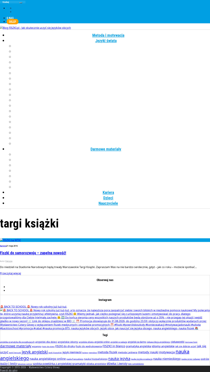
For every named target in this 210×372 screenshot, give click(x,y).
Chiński (111, 51)
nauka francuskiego (74, 359)
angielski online (102, 341)
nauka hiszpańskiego (96, 359)
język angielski (35, 351)
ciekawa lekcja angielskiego (158, 342)
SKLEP (12, 21)
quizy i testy (8, 363)
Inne (111, 143)
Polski (111, 105)
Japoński (112, 73)
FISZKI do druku (65, 346)
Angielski (111, 46)
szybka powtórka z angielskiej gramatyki (59, 363)
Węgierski (111, 133)
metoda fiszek (107, 352)
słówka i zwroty (117, 363)
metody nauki (148, 352)
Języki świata (106, 40)
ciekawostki (177, 342)
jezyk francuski (15, 352)
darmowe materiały (15, 346)
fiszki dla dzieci (48, 346)
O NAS (10, 18)
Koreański (111, 84)
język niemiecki (72, 352)
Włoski (111, 138)
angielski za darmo (137, 341)
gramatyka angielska (138, 346)
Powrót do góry (8, 370)
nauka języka (119, 358)
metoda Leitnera (127, 352)
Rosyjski (111, 116)
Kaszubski (112, 78)
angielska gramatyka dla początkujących (17, 342)
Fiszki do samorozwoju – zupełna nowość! (33, 253)
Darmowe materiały (106, 149)
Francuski (111, 57)
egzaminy (37, 346)
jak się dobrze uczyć (185, 346)
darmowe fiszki (191, 342)
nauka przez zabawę (190, 359)
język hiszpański (55, 352)
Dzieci (108, 198)
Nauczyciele (108, 203)
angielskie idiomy (68, 341)
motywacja (167, 352)
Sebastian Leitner (25, 364)
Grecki (111, 62)
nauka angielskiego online (48, 359)
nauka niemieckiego (167, 359)
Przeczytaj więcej (10, 273)
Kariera (108, 192)
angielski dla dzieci (46, 341)
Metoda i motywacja (108, 35)
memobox (93, 352)
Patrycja (8, 261)
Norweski (111, 100)
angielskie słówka (86, 342)
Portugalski (112, 111)
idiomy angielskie (163, 346)
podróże (205, 359)
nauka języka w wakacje (142, 359)
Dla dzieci (111, 187)
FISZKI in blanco (114, 346)
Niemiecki (112, 95)
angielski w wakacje (118, 342)
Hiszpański (111, 68)
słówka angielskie (96, 363)
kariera (85, 352)
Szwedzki (111, 122)
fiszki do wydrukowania (89, 346)
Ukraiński (111, 127)
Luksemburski (112, 89)
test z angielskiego (136, 364)
